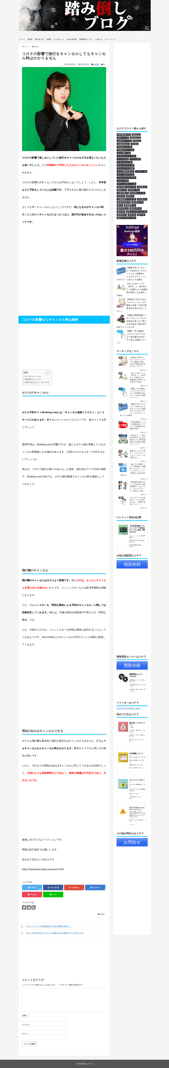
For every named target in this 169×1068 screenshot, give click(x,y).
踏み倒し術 (39, 39)
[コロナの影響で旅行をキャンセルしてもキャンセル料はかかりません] (95, 887)
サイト (25, 1034)
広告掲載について (136, 753)
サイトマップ (110, 39)
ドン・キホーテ (125, 174)
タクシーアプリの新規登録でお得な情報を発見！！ (49, 926)
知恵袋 (48, 39)
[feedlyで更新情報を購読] (29, 907)
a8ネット (123, 138)
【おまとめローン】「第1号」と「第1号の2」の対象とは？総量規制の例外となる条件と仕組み (132, 289)
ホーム (22, 39)
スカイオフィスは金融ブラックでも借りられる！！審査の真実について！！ (137, 501)
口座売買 (123, 193)
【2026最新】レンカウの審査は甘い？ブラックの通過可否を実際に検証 (138, 425)
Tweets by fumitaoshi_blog (128, 708)
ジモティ (141, 171)
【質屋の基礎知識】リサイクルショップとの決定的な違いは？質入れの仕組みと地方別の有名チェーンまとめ (131, 321)
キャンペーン (125, 168)
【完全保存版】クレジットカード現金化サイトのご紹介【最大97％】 (137, 529)
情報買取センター (86, 39)
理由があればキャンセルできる (37, 382)
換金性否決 (124, 202)
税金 (121, 211)
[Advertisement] (42, 289)
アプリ (135, 159)
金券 (132, 215)
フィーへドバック (126, 177)
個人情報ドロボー (126, 187)
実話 (130, 196)
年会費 (142, 199)
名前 (25, 1015)
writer (102, 914)
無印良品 (123, 208)
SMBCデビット (125, 150)
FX (135, 144)
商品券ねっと (137, 193)
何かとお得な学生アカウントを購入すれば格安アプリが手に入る (55, 933)
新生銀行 (137, 202)
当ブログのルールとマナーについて (137, 809)
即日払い (134, 190)
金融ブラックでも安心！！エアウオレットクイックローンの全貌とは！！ (137, 454)
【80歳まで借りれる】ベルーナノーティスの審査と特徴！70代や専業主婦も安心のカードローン (131, 305)
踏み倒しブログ (87, 1064)
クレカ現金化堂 (125, 171)
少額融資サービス (126, 199)
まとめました (59, 39)
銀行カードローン (126, 218)
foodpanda (123, 144)
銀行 (141, 215)
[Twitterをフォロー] (24, 907)
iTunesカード (124, 147)
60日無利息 (124, 135)
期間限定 (130, 205)
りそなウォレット (126, 156)
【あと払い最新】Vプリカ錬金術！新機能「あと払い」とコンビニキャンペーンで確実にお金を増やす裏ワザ (132, 469)
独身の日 (136, 208)
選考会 (122, 215)
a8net (136, 135)
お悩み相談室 (71, 39)
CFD (137, 141)
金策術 (29, 39)
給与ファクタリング (136, 211)
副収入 (122, 190)
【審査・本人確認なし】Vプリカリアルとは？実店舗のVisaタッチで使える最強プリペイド (131, 337)
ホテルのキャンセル (33, 376)
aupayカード (124, 141)
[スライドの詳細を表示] (84, 15)
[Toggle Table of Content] (46, 373)
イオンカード (125, 162)
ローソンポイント (126, 184)
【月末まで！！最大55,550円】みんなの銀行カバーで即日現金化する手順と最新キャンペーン (138, 439)
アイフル (123, 159)
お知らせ (99, 39)
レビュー (123, 181)
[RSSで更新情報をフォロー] (33, 907)
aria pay (135, 138)
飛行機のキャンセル (33, 379)
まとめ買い (124, 153)
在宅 (121, 196)
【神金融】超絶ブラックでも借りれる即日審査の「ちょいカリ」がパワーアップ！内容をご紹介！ (137, 486)
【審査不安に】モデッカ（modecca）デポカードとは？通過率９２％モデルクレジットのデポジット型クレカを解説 (131, 274)
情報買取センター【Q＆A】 (136, 675)
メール (26, 1025)
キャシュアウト (125, 165)
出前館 (142, 187)
